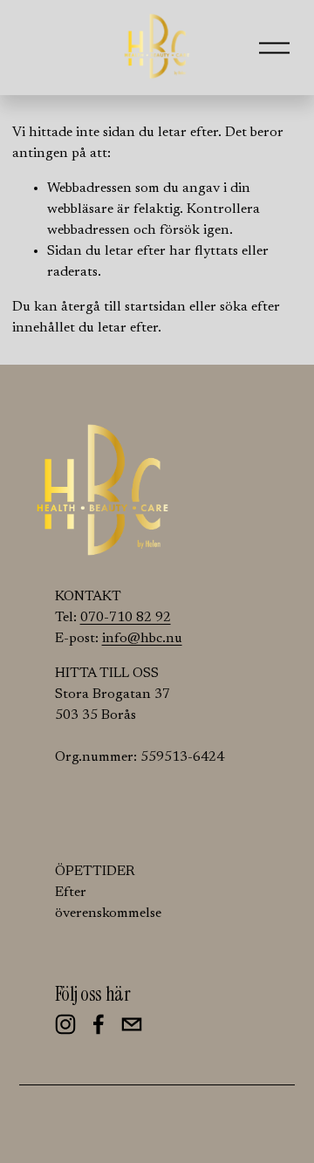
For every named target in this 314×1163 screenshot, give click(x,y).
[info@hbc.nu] (131, 1024)
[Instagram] (65, 1024)
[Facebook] (98, 1024)
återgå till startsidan (123, 307)
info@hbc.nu (142, 639)
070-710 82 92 (125, 618)
